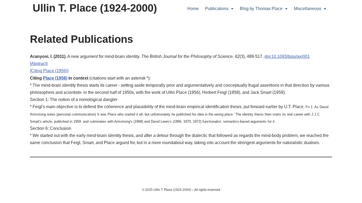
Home (193, 8)
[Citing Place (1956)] (49, 70)
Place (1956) (55, 78)
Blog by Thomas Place (261, 8)
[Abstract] (38, 63)
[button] (219, 9)
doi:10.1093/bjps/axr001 (287, 56)
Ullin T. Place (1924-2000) (95, 8)
